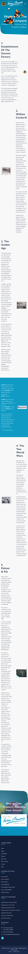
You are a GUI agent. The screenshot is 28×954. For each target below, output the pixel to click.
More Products (4, 861)
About (2, 851)
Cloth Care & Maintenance (7, 915)
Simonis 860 (4, 882)
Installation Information (6, 913)
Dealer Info (3, 859)
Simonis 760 (4, 876)
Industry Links (16, 951)
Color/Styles (4, 853)
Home (2, 848)
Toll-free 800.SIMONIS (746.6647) (11, 934)
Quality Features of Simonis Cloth (9, 902)
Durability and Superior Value (8, 907)
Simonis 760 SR (5, 879)
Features (3, 856)
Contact (3, 864)
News (2, 866)
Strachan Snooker (5, 892)
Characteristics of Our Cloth (7, 905)
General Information (5, 918)
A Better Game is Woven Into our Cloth (10, 910)
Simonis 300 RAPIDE (6, 889)
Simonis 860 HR (5, 884)
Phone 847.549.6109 (8, 932)
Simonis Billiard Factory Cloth (8, 887)
